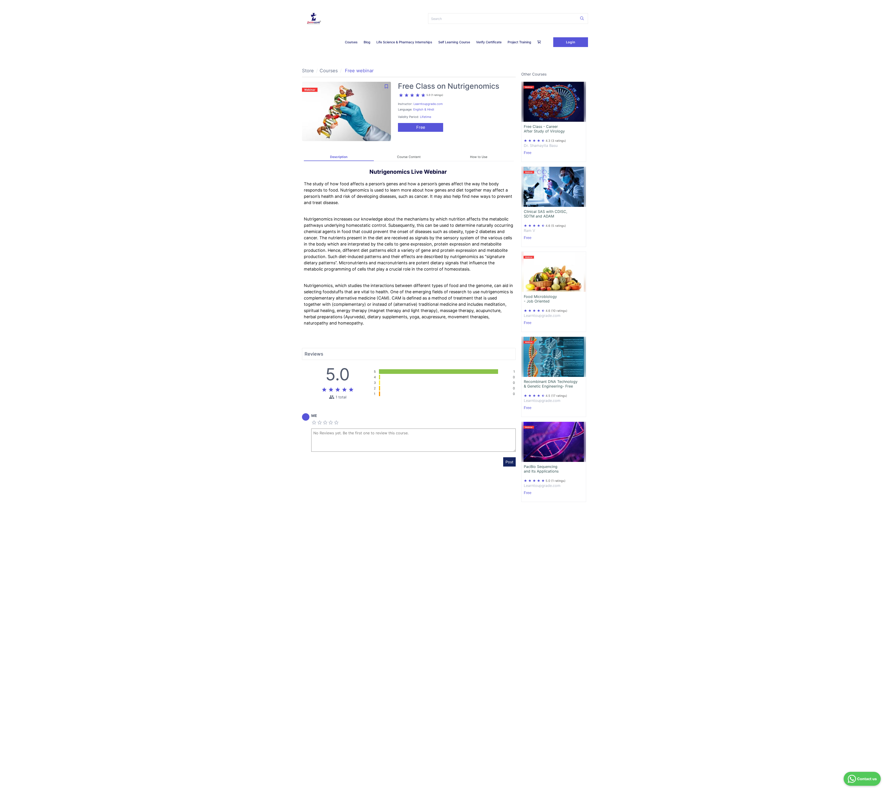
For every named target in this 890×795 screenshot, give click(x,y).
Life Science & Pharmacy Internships (404, 42)
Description (338, 157)
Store (308, 70)
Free (420, 127)
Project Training (519, 42)
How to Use (478, 157)
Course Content (409, 157)
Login (570, 42)
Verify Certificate (489, 42)
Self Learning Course (454, 42)
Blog (367, 42)
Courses (351, 42)
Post (509, 462)
